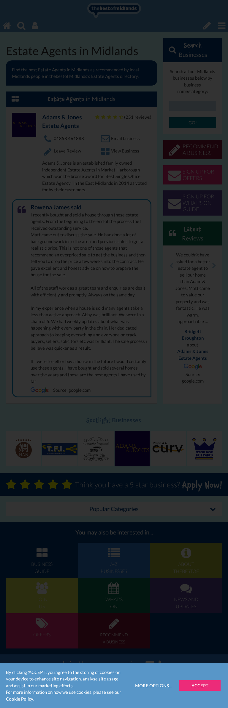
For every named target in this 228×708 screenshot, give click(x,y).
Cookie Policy (19, 698)
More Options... (153, 685)
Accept (199, 685)
